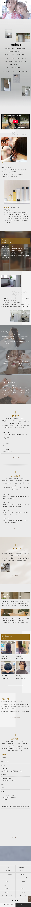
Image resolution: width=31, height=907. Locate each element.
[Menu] (28, 1)
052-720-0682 (5, 761)
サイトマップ (23, 895)
